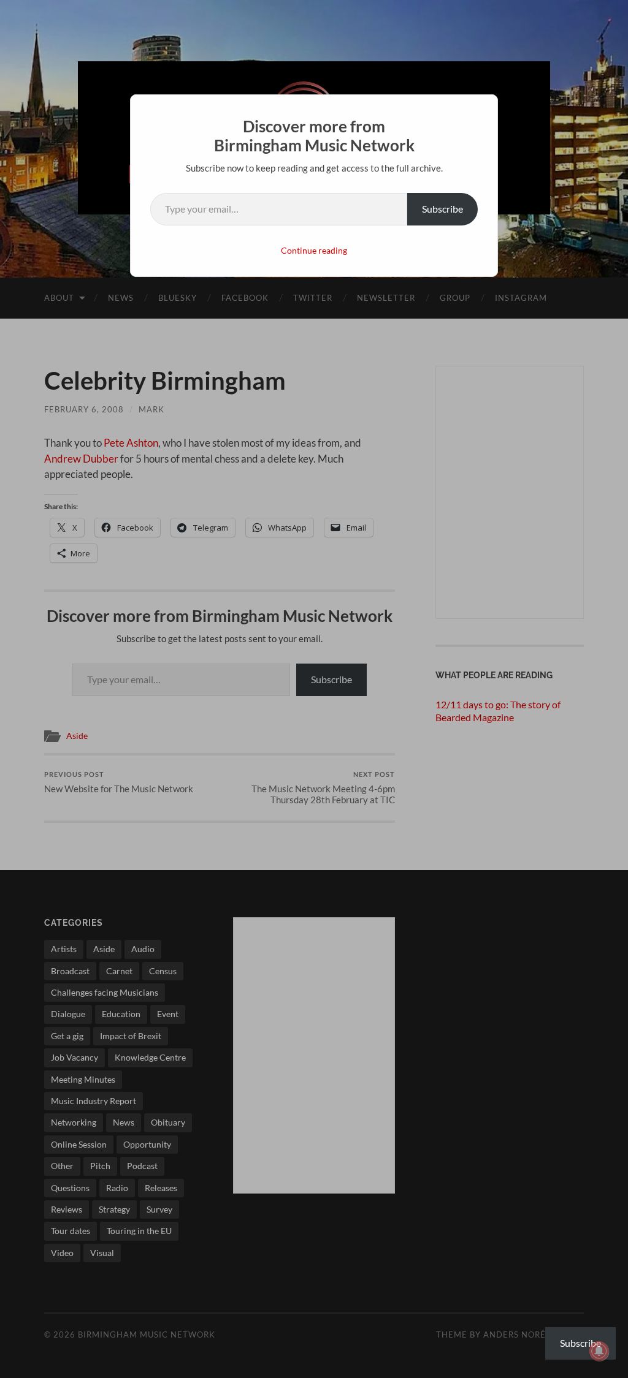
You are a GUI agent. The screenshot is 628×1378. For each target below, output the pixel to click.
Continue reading (314, 250)
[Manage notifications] (599, 1351)
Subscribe (442, 208)
